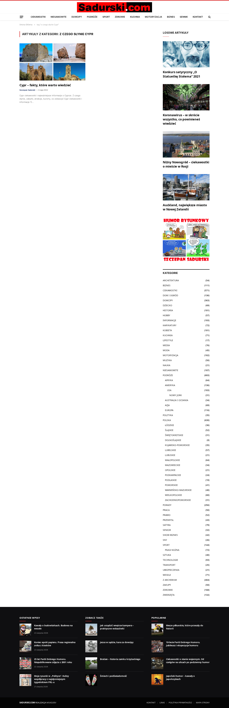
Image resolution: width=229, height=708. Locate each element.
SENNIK (184, 16)
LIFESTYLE (168, 340)
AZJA (167, 405)
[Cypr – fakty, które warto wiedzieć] (52, 61)
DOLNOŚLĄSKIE (173, 440)
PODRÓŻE (92, 16)
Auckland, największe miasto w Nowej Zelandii (185, 207)
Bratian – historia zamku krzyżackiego (120, 659)
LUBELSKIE (170, 450)
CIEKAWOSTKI (38, 16)
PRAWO (166, 514)
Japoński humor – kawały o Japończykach (180, 677)
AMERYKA (170, 385)
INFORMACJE (169, 320)
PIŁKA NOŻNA (172, 549)
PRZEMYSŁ (168, 519)
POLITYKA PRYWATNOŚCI (180, 702)
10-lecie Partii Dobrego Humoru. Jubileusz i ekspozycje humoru (183, 644)
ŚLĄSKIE (169, 430)
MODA (166, 350)
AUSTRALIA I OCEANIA (176, 400)
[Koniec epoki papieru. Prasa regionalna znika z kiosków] (25, 646)
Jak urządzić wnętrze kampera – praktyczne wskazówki (117, 627)
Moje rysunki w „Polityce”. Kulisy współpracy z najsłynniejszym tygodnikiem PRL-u (51, 679)
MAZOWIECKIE (172, 465)
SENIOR (167, 529)
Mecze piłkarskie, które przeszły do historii (184, 627)
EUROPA (169, 410)
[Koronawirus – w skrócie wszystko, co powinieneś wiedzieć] (186, 97)
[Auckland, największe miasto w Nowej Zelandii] (186, 187)
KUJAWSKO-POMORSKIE (177, 445)
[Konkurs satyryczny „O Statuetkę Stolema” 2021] (186, 54)
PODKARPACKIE (173, 475)
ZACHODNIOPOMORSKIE (178, 500)
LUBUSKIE (170, 455)
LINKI (162, 702)
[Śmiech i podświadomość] (91, 680)
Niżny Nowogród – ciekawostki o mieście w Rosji (186, 164)
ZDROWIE (120, 16)
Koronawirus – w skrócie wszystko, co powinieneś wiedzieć (181, 119)
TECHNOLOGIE (170, 559)
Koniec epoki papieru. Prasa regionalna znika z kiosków (54, 644)
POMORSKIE (171, 485)
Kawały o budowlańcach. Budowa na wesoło (53, 627)
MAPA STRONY (203, 702)
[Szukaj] (209, 16)
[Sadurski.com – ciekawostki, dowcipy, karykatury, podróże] (114, 7)
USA (169, 390)
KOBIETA (167, 330)
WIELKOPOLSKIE (173, 495)
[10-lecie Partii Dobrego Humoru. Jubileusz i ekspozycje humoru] (157, 646)
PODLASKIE (171, 480)
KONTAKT (198, 16)
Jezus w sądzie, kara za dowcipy (117, 642)
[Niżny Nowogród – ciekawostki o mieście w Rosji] (186, 144)
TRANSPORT (169, 564)
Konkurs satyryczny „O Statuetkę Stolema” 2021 (181, 74)
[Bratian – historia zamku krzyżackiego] (91, 663)
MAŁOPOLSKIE (172, 460)
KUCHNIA (135, 16)
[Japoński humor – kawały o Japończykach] (157, 680)
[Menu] (21, 17)
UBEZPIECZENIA (171, 569)
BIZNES (171, 16)
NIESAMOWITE (59, 16)
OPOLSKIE (170, 470)
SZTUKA (167, 554)
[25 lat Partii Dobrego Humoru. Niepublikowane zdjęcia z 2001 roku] (25, 663)
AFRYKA (169, 380)
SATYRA (167, 524)
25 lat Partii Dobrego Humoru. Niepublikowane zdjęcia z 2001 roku (53, 661)
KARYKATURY (169, 325)
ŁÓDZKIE (169, 425)
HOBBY (166, 315)
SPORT (106, 16)
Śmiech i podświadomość (113, 675)
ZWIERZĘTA (168, 594)
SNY (165, 539)
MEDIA (166, 345)
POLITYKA (168, 415)
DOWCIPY (77, 16)
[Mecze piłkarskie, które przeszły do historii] (157, 629)
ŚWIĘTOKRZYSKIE (174, 435)
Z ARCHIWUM (170, 579)
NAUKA (166, 365)
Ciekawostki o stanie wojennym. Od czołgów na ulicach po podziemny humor (188, 661)
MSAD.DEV (51, 702)
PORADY (167, 505)
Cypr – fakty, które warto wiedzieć (45, 85)
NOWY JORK (175, 395)
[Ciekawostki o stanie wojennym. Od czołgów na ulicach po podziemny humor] (157, 663)
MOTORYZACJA (153, 16)
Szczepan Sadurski (27, 90)
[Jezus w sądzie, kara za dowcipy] (91, 646)
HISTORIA (168, 310)
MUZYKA (167, 360)
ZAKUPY (167, 584)
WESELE (167, 574)
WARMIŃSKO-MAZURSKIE (178, 490)
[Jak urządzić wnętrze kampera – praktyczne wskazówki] (91, 629)
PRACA (166, 509)
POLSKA (167, 420)
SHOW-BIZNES (170, 534)
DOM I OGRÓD (170, 295)
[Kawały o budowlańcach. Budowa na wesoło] (25, 629)
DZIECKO (167, 305)
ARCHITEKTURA (171, 280)
